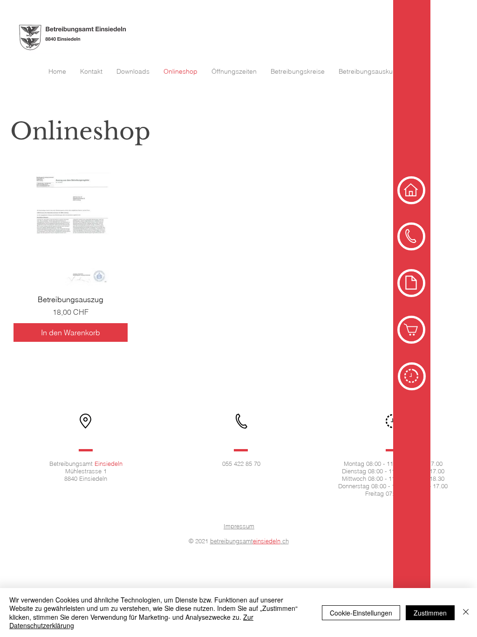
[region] (411, 190)
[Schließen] (465, 612)
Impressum (239, 526)
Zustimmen (430, 612)
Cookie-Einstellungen (361, 612)
